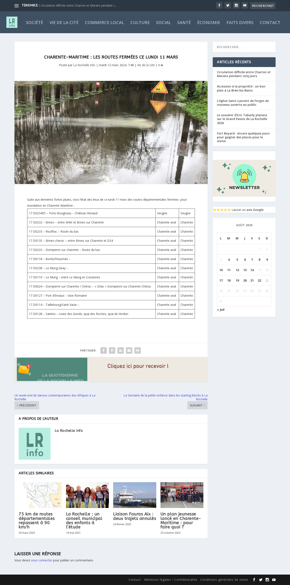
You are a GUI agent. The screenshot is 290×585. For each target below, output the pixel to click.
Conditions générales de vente (224, 580)
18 (229, 280)
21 (252, 280)
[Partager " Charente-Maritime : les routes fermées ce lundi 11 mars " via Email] (129, 350)
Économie (208, 23)
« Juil (220, 310)
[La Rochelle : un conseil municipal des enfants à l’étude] (87, 495)
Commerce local (104, 23)
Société (34, 23)
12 (237, 270)
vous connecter (41, 560)
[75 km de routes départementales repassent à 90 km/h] (40, 495)
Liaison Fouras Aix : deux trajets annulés (134, 516)
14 (252, 270)
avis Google (254, 210)
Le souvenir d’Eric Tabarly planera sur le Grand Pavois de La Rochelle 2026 (242, 119)
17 (221, 280)
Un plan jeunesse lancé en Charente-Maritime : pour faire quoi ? (180, 520)
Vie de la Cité (64, 23)
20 (245, 280)
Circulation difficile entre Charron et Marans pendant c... (79, 5)
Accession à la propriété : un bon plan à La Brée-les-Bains (241, 88)
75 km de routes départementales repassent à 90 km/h (37, 520)
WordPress (84, 580)
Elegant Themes (42, 580)
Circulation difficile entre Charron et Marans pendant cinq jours (244, 74)
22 (259, 280)
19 (237, 280)
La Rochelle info (84, 65)
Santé (184, 23)
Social (163, 23)
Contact (270, 23)
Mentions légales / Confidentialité (170, 580)
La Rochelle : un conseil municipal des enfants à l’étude (84, 520)
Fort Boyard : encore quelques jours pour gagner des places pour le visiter (243, 137)
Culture (140, 23)
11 (229, 270)
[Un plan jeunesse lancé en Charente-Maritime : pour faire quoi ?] (182, 495)
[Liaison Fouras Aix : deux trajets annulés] (134, 495)
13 (245, 270)
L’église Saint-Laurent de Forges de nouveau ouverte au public (243, 103)
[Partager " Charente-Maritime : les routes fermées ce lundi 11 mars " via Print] (137, 350)
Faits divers (240, 23)
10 (221, 270)
